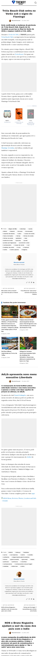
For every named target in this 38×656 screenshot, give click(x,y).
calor (19, 233)
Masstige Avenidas (7, 148)
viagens (24, 249)
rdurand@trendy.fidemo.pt (19, 278)
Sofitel (29, 457)
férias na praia (8, 238)
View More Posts (19, 264)
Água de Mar (13, 228)
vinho (22, 566)
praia (25, 240)
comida (30, 554)
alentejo (23, 228)
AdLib (11, 552)
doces (5, 559)
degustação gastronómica (20, 557)
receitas (24, 561)
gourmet (25, 559)
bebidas (26, 552)
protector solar (24, 242)
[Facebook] (29, 282)
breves (5, 348)
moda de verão (8, 240)
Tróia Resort (19, 54)
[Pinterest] (31, 282)
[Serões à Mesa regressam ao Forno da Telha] (9, 343)
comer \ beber (7, 316)
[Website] (27, 282)
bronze (20, 231)
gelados (18, 238)
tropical (26, 247)
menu (32, 559)
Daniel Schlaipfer (20, 395)
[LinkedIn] (34, 282)
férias (18, 235)
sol (28, 245)
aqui (33, 493)
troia (18, 247)
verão (5, 249)
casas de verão (29, 233)
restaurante (7, 245)
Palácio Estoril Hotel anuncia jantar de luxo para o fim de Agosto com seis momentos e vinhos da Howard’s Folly (28, 323)
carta (5, 554)
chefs (23, 554)
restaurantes (7, 564)
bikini (5, 231)
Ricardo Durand (16, 20)
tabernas (15, 566)
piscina (18, 240)
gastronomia (15, 559)
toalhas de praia (8, 247)
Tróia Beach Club (7, 37)
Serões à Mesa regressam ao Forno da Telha (9, 353)
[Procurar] (35, 2)
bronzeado (29, 231)
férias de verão (28, 235)
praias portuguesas (9, 242)
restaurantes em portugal (23, 564)
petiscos (15, 561)
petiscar (6, 561)
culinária (6, 557)
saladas (5, 566)
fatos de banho (8, 235)
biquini (12, 231)
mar (26, 238)
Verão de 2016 (13, 34)
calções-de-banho (9, 233)
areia (30, 228)
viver (22, 348)
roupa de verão (19, 245)
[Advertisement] (19, 77)
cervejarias (14, 554)
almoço (18, 552)
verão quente (14, 249)
